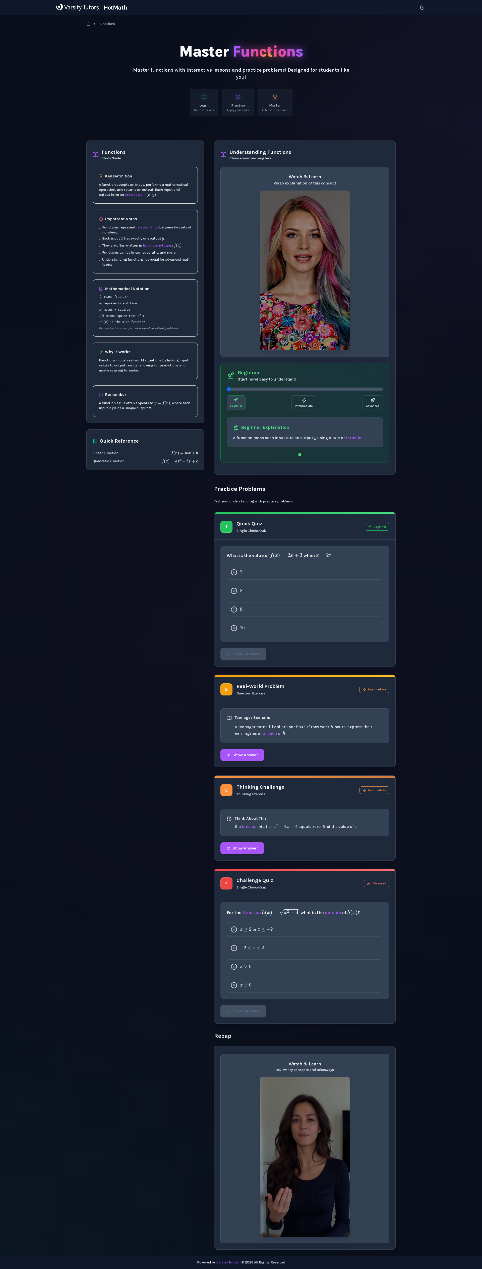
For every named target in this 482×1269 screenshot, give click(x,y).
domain (333, 912)
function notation (157, 245)
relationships (147, 227)
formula (353, 437)
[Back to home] (88, 24)
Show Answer (245, 755)
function (269, 733)
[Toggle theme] (422, 7)
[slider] (305, 389)
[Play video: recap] (305, 1157)
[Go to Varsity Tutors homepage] (77, 7)
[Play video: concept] (305, 270)
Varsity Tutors (227, 1262)
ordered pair (135, 195)
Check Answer (246, 653)
